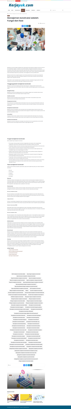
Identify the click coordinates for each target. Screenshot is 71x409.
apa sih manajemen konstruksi (15, 282)
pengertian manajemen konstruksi (35, 348)
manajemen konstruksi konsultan (33, 325)
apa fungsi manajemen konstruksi (33, 273)
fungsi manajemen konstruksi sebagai (34, 300)
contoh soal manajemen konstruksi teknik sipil (17, 294)
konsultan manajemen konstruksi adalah (19, 305)
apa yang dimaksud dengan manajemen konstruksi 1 (26, 284)
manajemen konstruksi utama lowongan (19, 342)
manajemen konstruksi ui (19, 340)
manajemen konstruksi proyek (32, 331)
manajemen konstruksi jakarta (18, 321)
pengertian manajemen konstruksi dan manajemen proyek (26, 350)
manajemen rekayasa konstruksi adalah (34, 346)
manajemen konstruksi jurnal (33, 323)
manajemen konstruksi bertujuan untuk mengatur (19, 309)
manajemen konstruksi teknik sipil (33, 336)
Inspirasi (38, 10)
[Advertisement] (26, 58)
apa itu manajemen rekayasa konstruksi (34, 280)
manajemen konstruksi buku (36, 309)
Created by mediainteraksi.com (24, 407)
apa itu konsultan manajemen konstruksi (19, 278)
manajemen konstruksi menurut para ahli (18, 329)
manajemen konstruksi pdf (19, 331)
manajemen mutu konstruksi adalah (17, 344)
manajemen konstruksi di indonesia (18, 315)
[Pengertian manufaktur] (26, 379)
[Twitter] (25, 26)
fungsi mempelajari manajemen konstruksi (34, 302)
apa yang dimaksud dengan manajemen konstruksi (33, 282)
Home (9, 10)
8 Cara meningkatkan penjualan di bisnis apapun (26, 402)
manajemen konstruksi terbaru (34, 338)
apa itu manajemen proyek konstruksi (17, 280)
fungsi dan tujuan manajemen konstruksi (33, 296)
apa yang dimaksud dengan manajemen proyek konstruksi (26, 286)
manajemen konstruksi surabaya (18, 336)
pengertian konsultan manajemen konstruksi (18, 348)
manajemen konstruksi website (35, 342)
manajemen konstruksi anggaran (17, 307)
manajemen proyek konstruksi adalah (17, 346)
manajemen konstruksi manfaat (33, 327)
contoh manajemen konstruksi (36, 290)
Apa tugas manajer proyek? (14, 255)
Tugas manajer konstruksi (13, 249)
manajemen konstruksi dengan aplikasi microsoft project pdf (26, 313)
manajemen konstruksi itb (34, 319)
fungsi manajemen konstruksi (35, 298)
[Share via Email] (30, 26)
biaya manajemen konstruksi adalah (17, 290)
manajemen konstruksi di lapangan (34, 315)
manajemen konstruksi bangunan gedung (33, 307)
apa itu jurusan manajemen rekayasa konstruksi (26, 276)
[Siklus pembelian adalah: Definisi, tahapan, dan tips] (39, 397)
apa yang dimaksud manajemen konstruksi (20, 288)
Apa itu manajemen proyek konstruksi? (16, 251)
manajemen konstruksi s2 (18, 334)
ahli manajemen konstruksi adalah (18, 273)
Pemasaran (28, 10)
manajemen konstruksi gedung (33, 317)
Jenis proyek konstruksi (13, 252)
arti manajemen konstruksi (35, 288)
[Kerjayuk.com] (21, 5)
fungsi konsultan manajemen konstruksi (19, 298)
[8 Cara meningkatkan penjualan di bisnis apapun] (26, 397)
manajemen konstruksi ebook (19, 317)
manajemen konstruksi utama (32, 340)
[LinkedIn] (27, 26)
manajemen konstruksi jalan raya (33, 321)
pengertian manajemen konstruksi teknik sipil (26, 354)
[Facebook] (23, 26)
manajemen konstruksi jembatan (19, 323)
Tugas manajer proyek (13, 254)
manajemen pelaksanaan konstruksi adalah (34, 344)
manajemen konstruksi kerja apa (19, 325)
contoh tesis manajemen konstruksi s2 (36, 294)
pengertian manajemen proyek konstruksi (26, 356)
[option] (26, 379)
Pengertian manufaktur (18, 377)
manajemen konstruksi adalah (35, 305)
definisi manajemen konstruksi (17, 296)
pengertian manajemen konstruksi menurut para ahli (26, 352)
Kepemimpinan (17, 10)
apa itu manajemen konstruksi (35, 278)
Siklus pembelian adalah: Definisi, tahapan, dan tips (38, 402)
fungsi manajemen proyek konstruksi (17, 302)
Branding (33, 10)
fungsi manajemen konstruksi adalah (18, 300)
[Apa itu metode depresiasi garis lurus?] (13, 397)
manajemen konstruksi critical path (26, 311)
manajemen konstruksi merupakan (35, 329)
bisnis (27, 290)
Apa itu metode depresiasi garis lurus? (13, 402)
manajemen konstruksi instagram (20, 319)
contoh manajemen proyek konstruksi (16, 292)
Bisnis (23, 10)
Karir (12, 10)
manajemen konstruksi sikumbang (32, 334)
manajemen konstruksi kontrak (19, 327)
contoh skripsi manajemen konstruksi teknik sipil (34, 292)
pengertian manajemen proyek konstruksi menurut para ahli (26, 358)
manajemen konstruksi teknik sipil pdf (19, 338)
